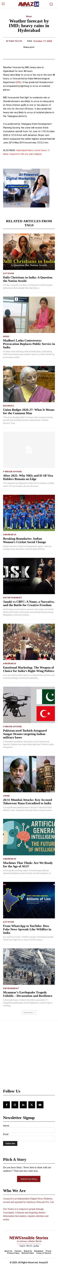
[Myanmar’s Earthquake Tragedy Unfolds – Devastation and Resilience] (29, 966)
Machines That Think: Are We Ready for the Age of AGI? (28, 864)
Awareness (9, 535)
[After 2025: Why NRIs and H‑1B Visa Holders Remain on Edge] (29, 450)
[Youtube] (40, 1104)
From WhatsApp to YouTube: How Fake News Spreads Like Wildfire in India (27, 929)
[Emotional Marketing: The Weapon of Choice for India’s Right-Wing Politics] (29, 642)
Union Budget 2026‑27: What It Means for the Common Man (28, 411)
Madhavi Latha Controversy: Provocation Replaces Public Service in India (29, 344)
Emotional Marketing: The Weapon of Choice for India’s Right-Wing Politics (28, 669)
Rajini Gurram (15, 41)
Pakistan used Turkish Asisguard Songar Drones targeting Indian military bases (25, 734)
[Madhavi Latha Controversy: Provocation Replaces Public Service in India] (29, 315)
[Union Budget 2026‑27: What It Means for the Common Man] (29, 384)
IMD (19, 82)
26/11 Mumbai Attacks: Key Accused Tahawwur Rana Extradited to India (27, 801)
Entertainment (12, 598)
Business (8, 406)
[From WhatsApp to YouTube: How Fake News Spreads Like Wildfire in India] (29, 900)
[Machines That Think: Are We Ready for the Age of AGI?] (29, 837)
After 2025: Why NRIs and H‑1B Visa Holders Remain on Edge (28, 477)
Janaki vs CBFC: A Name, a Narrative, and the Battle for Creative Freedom (28, 603)
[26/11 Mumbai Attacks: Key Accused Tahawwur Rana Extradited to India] (29, 774)
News (29, 16)
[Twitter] (31, 1104)
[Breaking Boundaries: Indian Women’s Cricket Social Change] (29, 513)
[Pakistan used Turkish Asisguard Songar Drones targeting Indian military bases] (29, 705)
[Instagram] (14, 1104)
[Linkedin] (23, 1104)
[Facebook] (6, 1104)
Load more (28, 1012)
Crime (6, 796)
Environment (11, 988)
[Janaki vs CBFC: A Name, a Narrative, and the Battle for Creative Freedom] (29, 576)
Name (6, 1125)
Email (5, 1134)
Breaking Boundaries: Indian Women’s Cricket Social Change (24, 540)
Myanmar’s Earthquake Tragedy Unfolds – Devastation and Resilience (27, 994)
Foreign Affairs (12, 472)
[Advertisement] (29, 1056)
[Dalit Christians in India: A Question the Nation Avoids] (29, 252)
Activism (8, 273)
